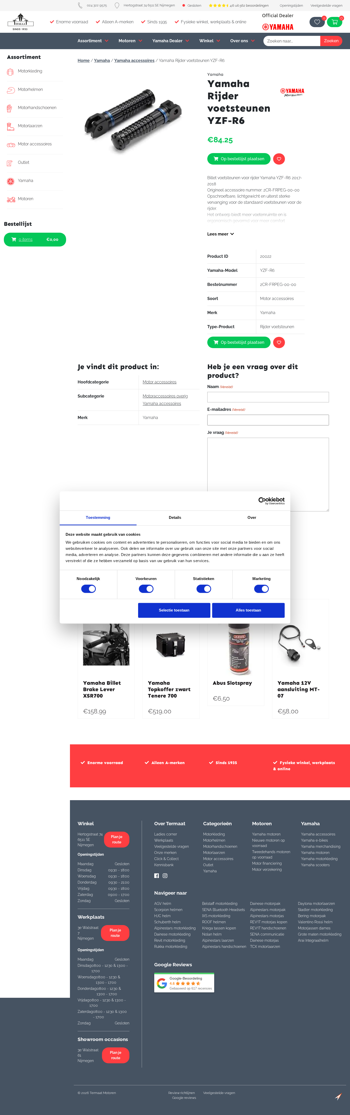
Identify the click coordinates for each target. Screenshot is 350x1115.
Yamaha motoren (266, 834)
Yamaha (25, 180)
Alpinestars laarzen (218, 940)
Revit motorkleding (169, 940)
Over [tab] (252, 517)
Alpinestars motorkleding (175, 928)
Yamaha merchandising (321, 846)
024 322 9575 (97, 5)
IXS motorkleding (216, 916)
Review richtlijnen (181, 1093)
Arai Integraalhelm (313, 940)
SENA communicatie (267, 934)
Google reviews (184, 1098)
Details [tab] (175, 517)
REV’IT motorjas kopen (268, 922)
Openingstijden (291, 5)
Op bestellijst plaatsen (242, 158)
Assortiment (90, 40)
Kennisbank (163, 865)
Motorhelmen (30, 89)
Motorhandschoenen (37, 107)
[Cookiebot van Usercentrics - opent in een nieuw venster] (262, 501)
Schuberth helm (167, 922)
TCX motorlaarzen (265, 947)
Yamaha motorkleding (319, 859)
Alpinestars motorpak (267, 910)
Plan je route (116, 839)
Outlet (23, 162)
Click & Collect (166, 859)
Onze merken (165, 853)
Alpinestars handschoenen (224, 947)
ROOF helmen (214, 922)
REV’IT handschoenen (268, 928)
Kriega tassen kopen (219, 928)
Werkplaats (163, 840)
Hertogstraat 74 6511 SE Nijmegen (149, 5)
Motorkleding (30, 71)
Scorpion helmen (168, 910)
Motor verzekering (267, 869)
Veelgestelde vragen (326, 5)
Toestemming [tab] (98, 517)
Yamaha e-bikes (314, 840)
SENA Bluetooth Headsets (223, 910)
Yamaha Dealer (167, 40)
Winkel (206, 40)
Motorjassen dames (314, 928)
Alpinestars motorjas (267, 916)
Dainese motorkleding (172, 934)
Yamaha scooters (315, 865)
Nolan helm (212, 934)
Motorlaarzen (30, 125)
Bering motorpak (312, 916)
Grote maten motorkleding (320, 934)
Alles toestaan (248, 610)
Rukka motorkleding (170, 947)
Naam (220, 386)
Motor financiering (267, 863)
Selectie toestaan (174, 610)
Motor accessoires (35, 144)
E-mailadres (226, 409)
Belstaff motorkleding (220, 904)
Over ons (239, 40)
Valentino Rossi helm (315, 922)
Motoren (128, 40)
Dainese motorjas (264, 940)
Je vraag (222, 432)
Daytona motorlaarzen (316, 904)
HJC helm (162, 916)
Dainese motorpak (265, 904)
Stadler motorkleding (315, 910)
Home (84, 60)
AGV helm (162, 904)
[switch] (146, 589)
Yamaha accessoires (134, 60)
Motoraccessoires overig (165, 396)
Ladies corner (165, 834)
